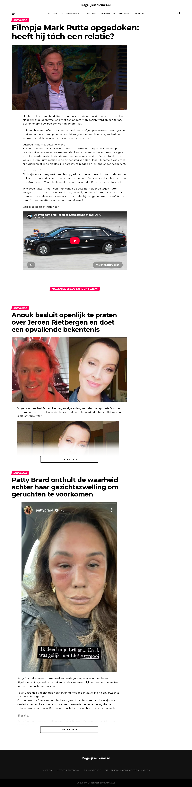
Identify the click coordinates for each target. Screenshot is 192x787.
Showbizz (125, 13)
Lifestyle (90, 13)
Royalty (139, 13)
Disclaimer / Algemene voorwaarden (127, 770)
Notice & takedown (69, 770)
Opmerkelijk (107, 13)
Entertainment (71, 13)
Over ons (48, 770)
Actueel (52, 13)
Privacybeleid (92, 770)
